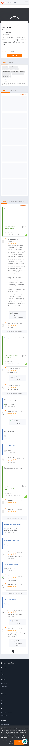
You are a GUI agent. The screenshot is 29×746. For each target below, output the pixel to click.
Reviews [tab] (4, 201)
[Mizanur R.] (6, 404)
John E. (9, 604)
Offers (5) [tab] (13, 90)
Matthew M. (10, 450)
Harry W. (9, 435)
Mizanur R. (12, 404)
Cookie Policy (22, 737)
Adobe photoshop (6, 71)
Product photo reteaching (11, 564)
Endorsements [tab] (19, 201)
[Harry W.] (5, 435)
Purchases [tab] (11, 201)
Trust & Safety (4, 686)
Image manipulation (6, 69)
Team (2, 674)
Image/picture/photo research (18, 74)
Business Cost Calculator (6, 712)
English (3, 34)
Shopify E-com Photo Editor (11, 540)
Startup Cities (4, 715)
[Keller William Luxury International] (11, 528)
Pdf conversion (5, 76)
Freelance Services (5, 724)
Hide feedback (23, 205)
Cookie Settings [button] (11, 742)
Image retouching (14, 69)
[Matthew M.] (5, 450)
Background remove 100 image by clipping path (10, 488)
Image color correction (13, 66)
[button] (26, 2)
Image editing (5, 66)
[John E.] (5, 604)
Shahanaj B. (12, 568)
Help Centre (4, 689)
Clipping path (22, 71)
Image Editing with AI (10, 599)
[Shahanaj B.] (6, 568)
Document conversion (7, 74)
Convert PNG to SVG (9, 446)
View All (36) (23, 94)
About (2, 671)
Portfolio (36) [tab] (5, 90)
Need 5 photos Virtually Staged (12, 524)
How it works (4, 683)
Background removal (15, 71)
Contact (14, 55)
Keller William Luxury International (10, 530)
